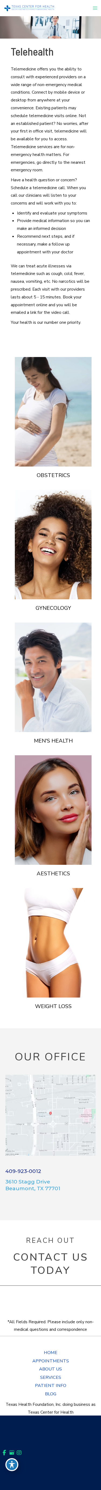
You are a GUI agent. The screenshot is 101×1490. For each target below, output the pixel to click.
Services (50, 1377)
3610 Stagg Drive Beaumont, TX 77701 (32, 1185)
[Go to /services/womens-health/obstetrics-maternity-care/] (53, 412)
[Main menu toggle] (95, 8)
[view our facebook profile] (4, 1452)
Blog (50, 1394)
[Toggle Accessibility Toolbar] (11, 1464)
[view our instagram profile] (19, 1452)
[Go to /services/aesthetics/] (53, 810)
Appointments (50, 1361)
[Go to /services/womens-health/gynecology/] (53, 544)
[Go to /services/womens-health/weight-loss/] (53, 943)
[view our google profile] (12, 1452)
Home (50, 1352)
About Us (50, 1369)
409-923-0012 (23, 1171)
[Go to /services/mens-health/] (53, 677)
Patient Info (50, 1385)
